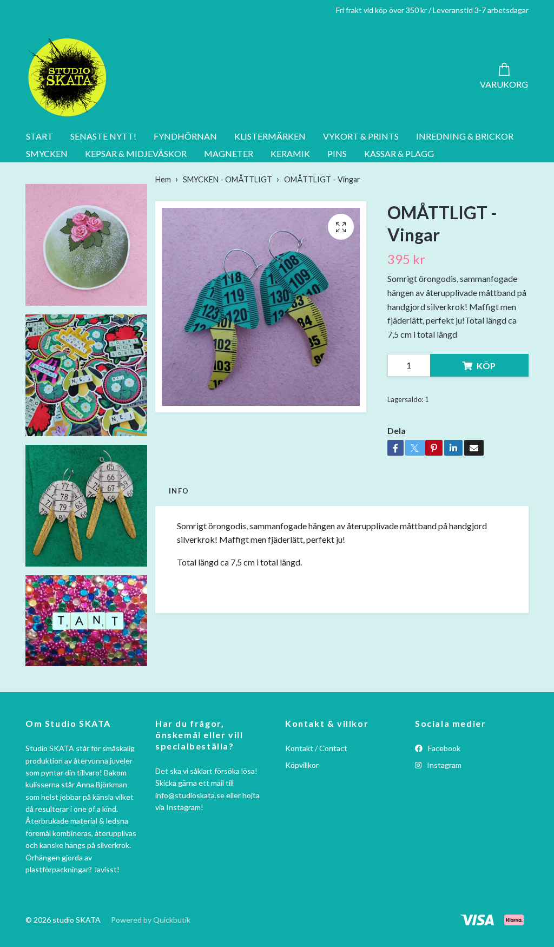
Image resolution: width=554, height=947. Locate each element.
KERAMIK (290, 153)
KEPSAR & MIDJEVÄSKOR (136, 153)
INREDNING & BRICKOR (464, 136)
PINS (337, 153)
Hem (163, 179)
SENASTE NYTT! (103, 136)
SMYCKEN (47, 153)
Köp (486, 365)
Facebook (443, 748)
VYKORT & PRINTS (361, 136)
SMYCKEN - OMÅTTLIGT (227, 179)
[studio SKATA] (67, 77)
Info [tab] (179, 490)
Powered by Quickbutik (150, 919)
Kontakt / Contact (316, 748)
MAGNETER (228, 153)
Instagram (443, 765)
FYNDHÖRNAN (185, 136)
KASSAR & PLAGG (399, 153)
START (39, 136)
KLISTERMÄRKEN (270, 136)
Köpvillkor (302, 765)
